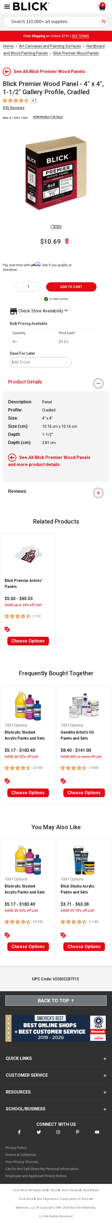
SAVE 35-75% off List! (77, 911)
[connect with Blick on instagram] (58, 1135)
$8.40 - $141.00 (76, 750)
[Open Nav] (7, 7)
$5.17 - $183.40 (20, 750)
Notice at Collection (20, 1155)
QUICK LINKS (19, 1058)
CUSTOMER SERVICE (27, 1075)
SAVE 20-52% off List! (21, 757)
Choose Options (28, 641)
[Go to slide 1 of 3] (52, 227)
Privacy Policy (15, 1148)
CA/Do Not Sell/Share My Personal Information (41, 1169)
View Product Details (48, 117)
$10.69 (50, 241)
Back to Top (53, 1000)
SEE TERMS (80, 36)
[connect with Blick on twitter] (38, 1135)
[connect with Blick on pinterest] (77, 1135)
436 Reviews (13, 108)
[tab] (56, 382)
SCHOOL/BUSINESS (25, 1108)
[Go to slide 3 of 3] (60, 227)
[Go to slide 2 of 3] (56, 227)
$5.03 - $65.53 (19, 598)
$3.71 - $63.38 (75, 904)
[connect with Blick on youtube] (97, 1135)
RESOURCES (18, 1092)
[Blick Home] (31, 6)
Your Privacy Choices (21, 1162)
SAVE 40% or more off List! (81, 757)
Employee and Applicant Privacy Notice (36, 1176)
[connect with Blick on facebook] (19, 1135)
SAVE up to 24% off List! (23, 605)
